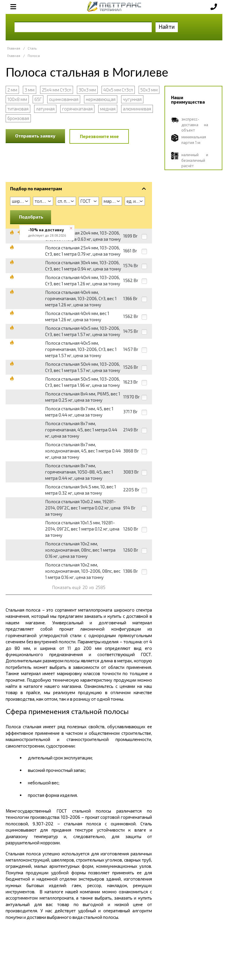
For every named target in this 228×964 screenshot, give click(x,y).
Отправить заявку (35, 135)
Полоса (34, 56)
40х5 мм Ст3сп (118, 89)
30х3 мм (87, 89)
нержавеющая (100, 99)
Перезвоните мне (99, 136)
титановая (17, 108)
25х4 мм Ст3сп (56, 89)
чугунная (132, 99)
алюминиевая (137, 108)
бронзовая (18, 118)
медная (107, 108)
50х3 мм (149, 89)
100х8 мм (17, 99)
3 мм (29, 89)
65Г (38, 99)
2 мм (12, 89)
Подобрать (31, 216)
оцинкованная (63, 99)
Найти (167, 26)
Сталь (32, 48)
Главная (13, 48)
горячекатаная (77, 108)
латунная (45, 108)
